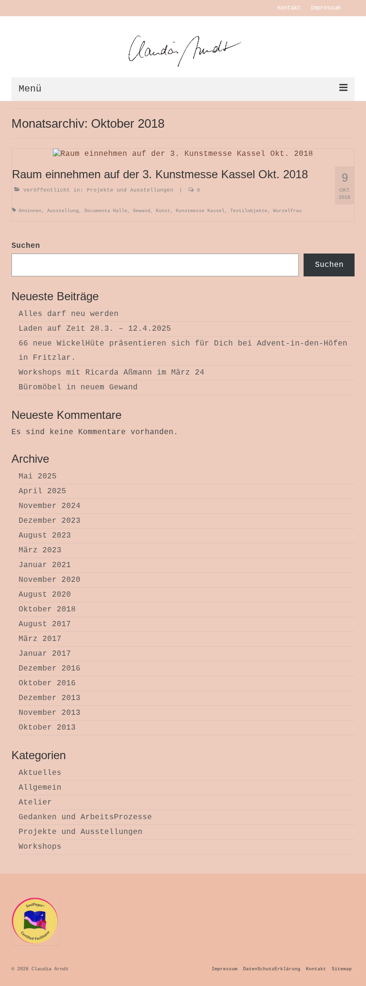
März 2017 (40, 639)
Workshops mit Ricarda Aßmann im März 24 (111, 372)
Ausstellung (63, 210)
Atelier (35, 802)
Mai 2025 (38, 476)
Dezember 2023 (50, 521)
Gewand (141, 210)
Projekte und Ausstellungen (130, 190)
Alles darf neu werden (69, 314)
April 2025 (42, 491)
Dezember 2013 (50, 698)
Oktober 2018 (47, 609)
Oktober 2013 (47, 727)
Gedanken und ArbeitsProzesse (85, 817)
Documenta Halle (105, 210)
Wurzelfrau (287, 210)
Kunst (163, 210)
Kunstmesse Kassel (200, 210)
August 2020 (45, 594)
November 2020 (50, 580)
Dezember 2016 (50, 668)
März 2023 (40, 550)
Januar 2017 (45, 654)
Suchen (25, 246)
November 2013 (50, 713)
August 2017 (45, 624)
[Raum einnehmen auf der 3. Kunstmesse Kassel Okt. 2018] (183, 154)
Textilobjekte (248, 210)
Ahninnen (30, 210)
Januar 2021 (45, 565)
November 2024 (50, 506)
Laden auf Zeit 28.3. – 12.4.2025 (95, 329)
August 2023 (45, 535)
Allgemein (40, 787)
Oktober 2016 (47, 683)
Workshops (40, 847)
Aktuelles (40, 773)
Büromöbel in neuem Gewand (78, 387)
